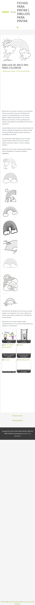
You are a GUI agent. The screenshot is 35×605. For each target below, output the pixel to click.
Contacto (17, 604)
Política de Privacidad (11, 602)
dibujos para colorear (9, 71)
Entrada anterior (17, 415)
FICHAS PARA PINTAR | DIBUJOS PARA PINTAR (23, 12)
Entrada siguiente (17, 420)
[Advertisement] (17, 91)
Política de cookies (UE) (26, 602)
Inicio (2, 602)
